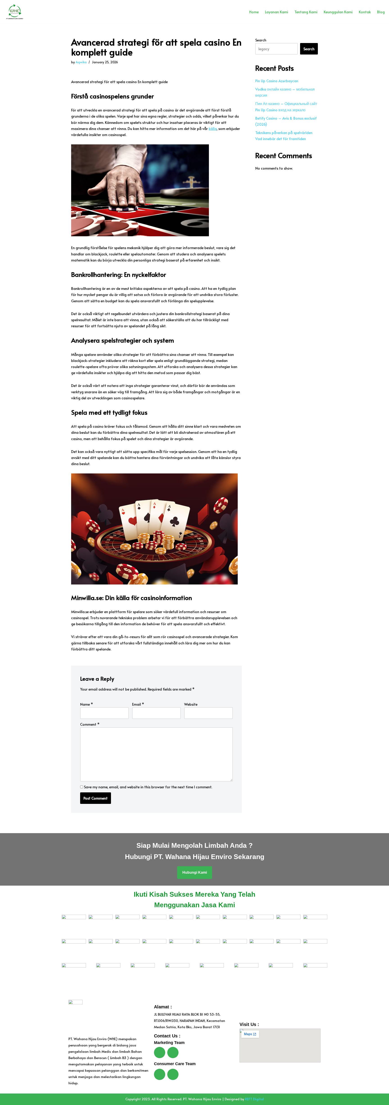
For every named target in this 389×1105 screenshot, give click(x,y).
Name (86, 704)
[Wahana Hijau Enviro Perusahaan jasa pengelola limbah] (13, 11)
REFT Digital (254, 1098)
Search (260, 39)
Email (138, 704)
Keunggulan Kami (338, 11)
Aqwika (81, 62)
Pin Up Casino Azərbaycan (276, 80)
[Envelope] (173, 1052)
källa (213, 128)
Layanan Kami (276, 11)
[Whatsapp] (159, 1052)
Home (254, 11)
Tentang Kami (305, 11)
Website (190, 704)
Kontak (365, 11)
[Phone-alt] (173, 1074)
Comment (90, 724)
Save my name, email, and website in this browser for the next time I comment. (148, 786)
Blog (381, 11)
